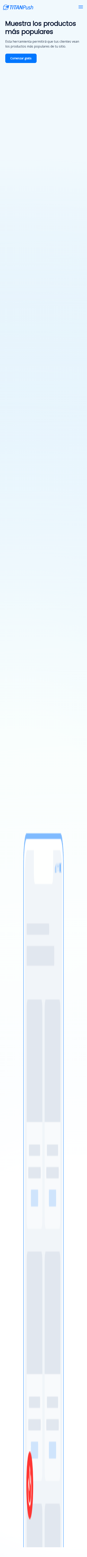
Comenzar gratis (21, 58)
